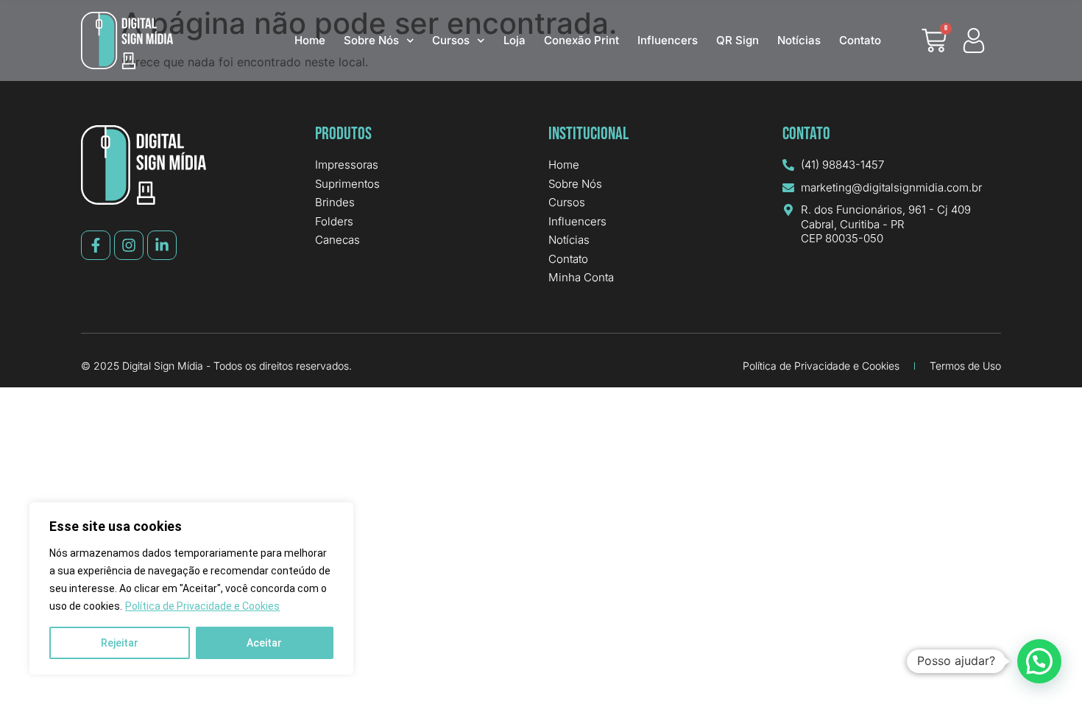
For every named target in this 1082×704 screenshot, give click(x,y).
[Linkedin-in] (162, 245)
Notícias (799, 40)
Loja (514, 40)
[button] (1039, 661)
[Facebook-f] (95, 245)
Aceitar (264, 643)
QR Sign (737, 40)
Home (309, 40)
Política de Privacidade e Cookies (202, 606)
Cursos (451, 40)
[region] (191, 588)
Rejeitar (119, 643)
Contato (860, 40)
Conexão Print (581, 40)
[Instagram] (129, 245)
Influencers (667, 40)
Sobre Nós (371, 40)
